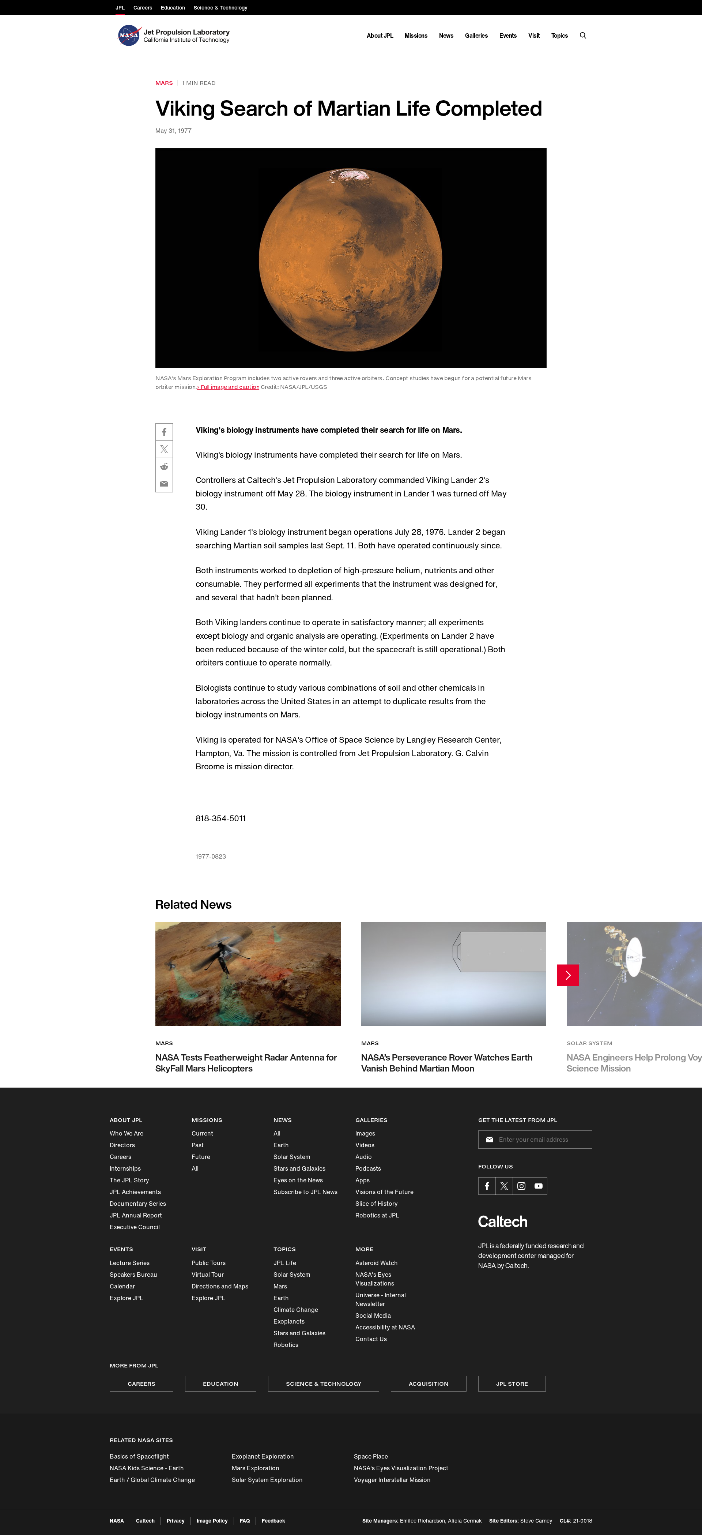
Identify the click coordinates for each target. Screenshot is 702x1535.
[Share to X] (164, 449)
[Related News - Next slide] (568, 975)
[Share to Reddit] (164, 466)
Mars (280, 1286)
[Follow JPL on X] (504, 1186)
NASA (117, 1520)
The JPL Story (129, 1180)
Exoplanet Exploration (263, 1456)
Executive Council (135, 1227)
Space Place (371, 1456)
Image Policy (212, 1520)
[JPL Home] (188, 35)
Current (202, 1133)
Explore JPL (126, 1298)
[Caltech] (502, 1221)
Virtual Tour (208, 1274)
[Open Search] (583, 35)
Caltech (145, 1520)
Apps (362, 1180)
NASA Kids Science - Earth (147, 1468)
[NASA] (129, 35)
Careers (120, 1156)
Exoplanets (289, 1321)
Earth (281, 1145)
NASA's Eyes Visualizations (374, 1279)
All (195, 1168)
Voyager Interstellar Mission (392, 1479)
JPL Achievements (135, 1191)
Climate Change (295, 1309)
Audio (363, 1156)
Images (365, 1133)
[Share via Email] (164, 483)
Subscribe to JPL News (305, 1191)
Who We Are (126, 1133)
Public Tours (209, 1262)
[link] (350, 258)
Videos (364, 1145)
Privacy (176, 1520)
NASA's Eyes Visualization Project (401, 1468)
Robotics (285, 1344)
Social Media (373, 1315)
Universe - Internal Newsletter (380, 1299)
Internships (125, 1168)
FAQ (245, 1520)
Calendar (122, 1286)
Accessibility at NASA (385, 1327)
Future (201, 1156)
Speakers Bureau (133, 1274)
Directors (122, 1145)
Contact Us (371, 1339)
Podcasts (368, 1168)
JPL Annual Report (136, 1215)
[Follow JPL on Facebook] (487, 1186)
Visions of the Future (384, 1191)
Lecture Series (130, 1262)
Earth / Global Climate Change (152, 1479)
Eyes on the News (298, 1180)
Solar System (291, 1156)
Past (198, 1145)
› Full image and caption (228, 387)
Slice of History (376, 1203)
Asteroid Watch (376, 1262)
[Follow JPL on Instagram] (521, 1186)
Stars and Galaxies (299, 1168)
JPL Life (284, 1262)
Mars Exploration (255, 1468)
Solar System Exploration (267, 1479)
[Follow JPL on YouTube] (538, 1186)
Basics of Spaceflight (139, 1456)
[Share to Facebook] (164, 432)
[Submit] (488, 1139)
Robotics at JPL (377, 1215)
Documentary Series (138, 1203)
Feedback (273, 1520)
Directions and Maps (220, 1286)
